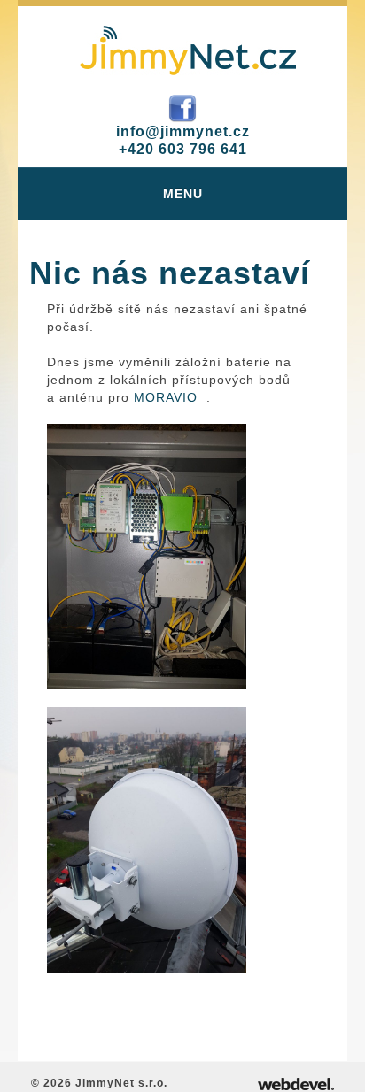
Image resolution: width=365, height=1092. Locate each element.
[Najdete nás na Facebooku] (182, 107)
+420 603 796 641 (183, 149)
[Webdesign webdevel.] (296, 1083)
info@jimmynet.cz (183, 131)
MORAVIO (166, 397)
